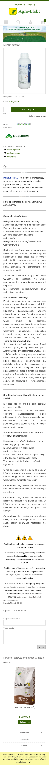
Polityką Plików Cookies (18, 757)
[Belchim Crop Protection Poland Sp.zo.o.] (17, 137)
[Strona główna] (24, 11)
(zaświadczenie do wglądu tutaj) (29, 597)
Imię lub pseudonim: (11, 618)
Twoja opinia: (8, 628)
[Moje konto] (31, 22)
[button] (6, 22)
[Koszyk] (43, 22)
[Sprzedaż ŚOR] (24, 33)
